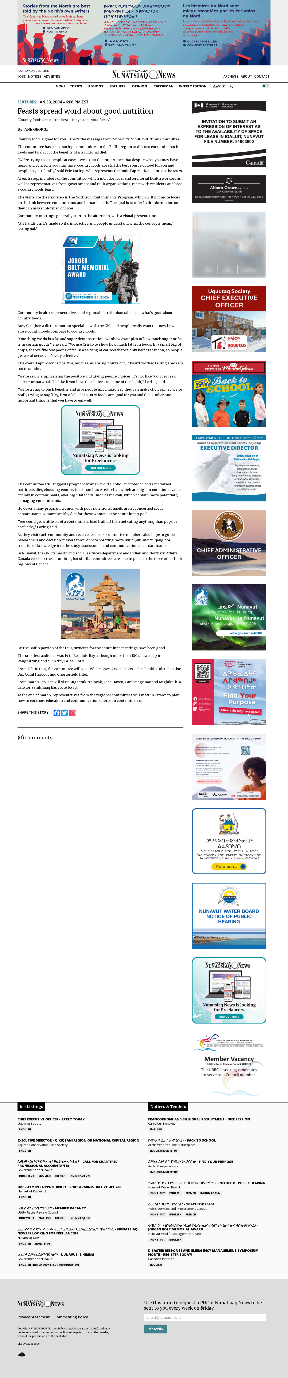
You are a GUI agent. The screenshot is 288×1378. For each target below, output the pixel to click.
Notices (35, 76)
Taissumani (164, 86)
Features (117, 86)
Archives (230, 76)
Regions (95, 86)
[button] (21, 1354)
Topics (76, 86)
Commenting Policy (71, 1317)
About (246, 76)
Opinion (139, 86)
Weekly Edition (193, 86)
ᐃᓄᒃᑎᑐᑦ (219, 86)
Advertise (52, 76)
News (60, 86)
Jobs (22, 76)
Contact (262, 76)
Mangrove (33, 1343)
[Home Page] (144, 74)
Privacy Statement (33, 1317)
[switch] (266, 86)
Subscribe (155, 1329)
